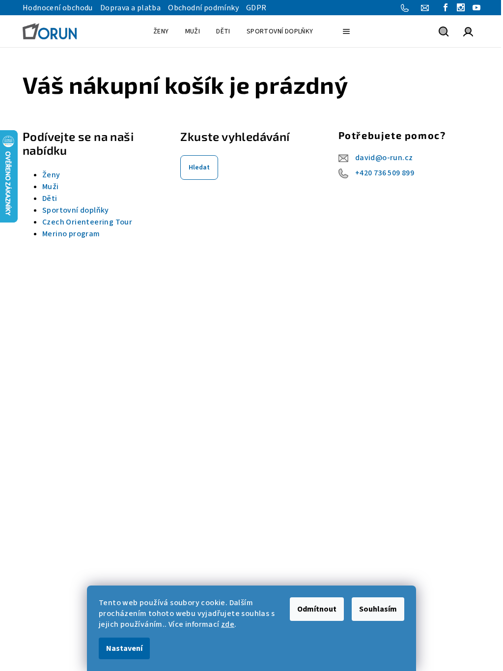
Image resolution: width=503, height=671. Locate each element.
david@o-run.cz (384, 157)
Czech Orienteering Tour (87, 222)
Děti (49, 198)
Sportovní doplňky (75, 210)
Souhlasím (378, 609)
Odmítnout (316, 609)
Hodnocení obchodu (58, 7)
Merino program (71, 233)
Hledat (199, 167)
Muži (50, 186)
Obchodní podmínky (203, 7)
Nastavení (124, 648)
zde (227, 624)
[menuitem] (161, 31)
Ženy (51, 174)
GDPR (256, 7)
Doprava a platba (130, 7)
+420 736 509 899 (384, 173)
